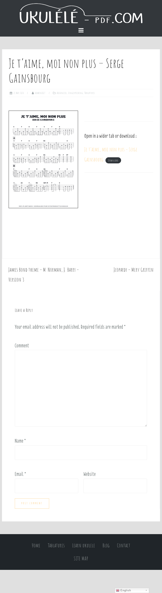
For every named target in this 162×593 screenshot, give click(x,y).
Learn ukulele (83, 545)
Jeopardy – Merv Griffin (134, 269)
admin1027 (40, 93)
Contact (123, 545)
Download (113, 160)
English (125, 590)
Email (20, 474)
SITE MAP (81, 558)
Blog (106, 545)
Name (20, 441)
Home (36, 545)
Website (90, 474)
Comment (22, 345)
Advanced (62, 93)
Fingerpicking (75, 93)
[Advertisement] (118, 215)
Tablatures (89, 93)
